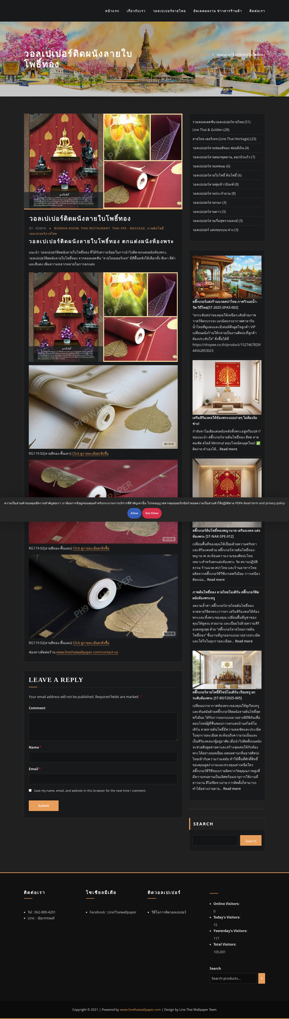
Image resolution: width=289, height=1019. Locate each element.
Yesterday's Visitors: (230, 930)
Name (35, 747)
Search (203, 824)
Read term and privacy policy (264, 503)
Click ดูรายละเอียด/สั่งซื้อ (90, 453)
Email (35, 769)
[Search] (261, 978)
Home (205, 54)
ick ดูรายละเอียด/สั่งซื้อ (92, 548)
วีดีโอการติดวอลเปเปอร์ (168, 912)
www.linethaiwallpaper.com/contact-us (87, 652)
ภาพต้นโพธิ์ (155, 228)
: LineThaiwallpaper (121, 912)
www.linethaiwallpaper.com (140, 1009)
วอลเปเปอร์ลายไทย (169, 11)
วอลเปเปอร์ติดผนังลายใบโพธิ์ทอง (240, 54)
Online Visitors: (226, 903)
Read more (228, 449)
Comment (37, 708)
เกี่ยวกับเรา (136, 11)
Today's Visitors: (227, 917)
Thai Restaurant (95, 228)
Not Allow (151, 513)
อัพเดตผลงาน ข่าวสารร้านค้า (217, 11)
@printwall (46, 918)
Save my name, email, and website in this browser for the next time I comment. (90, 791)
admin (37, 228)
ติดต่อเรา (257, 11)
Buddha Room (66, 228)
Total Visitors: (225, 944)
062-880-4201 (45, 912)
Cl (74, 548)
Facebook (98, 912)
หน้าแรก (112, 11)
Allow (134, 513)
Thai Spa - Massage (128, 228)
